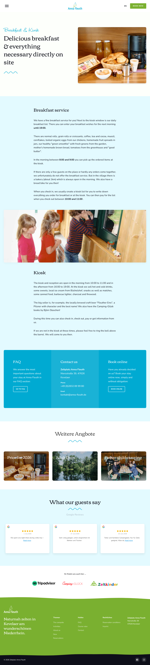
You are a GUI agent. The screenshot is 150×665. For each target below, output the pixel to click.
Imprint (105, 626)
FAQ (79, 622)
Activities (56, 626)
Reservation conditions (111, 622)
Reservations (58, 638)
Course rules (82, 626)
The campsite (58, 622)
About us (56, 630)
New (55, 634)
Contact (81, 630)
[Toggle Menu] (7, 6)
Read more (27, 540)
